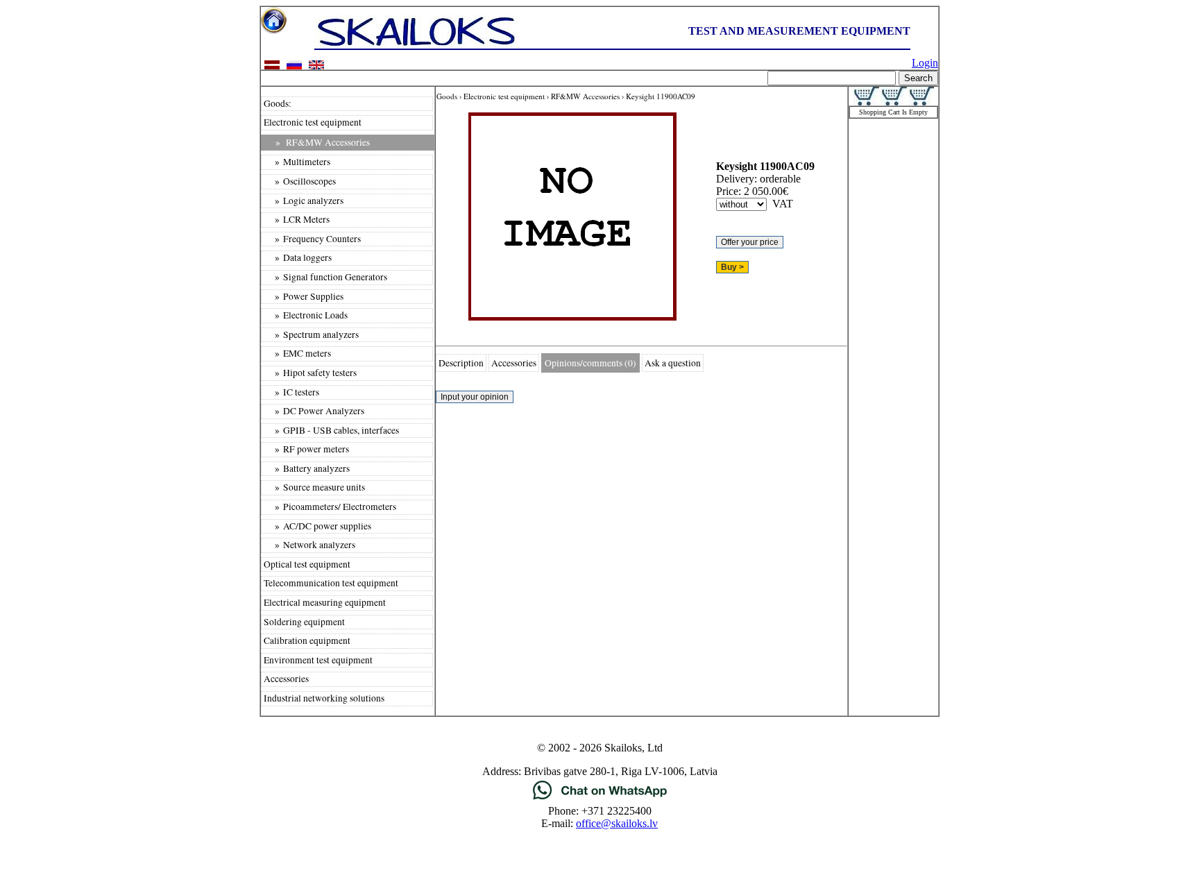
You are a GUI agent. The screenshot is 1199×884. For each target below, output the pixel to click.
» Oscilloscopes (300, 181)
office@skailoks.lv (617, 823)
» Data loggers (298, 257)
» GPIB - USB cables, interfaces (331, 430)
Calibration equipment (307, 640)
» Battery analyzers (307, 468)
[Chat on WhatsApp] (600, 798)
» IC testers (291, 392)
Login (925, 63)
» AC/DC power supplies (317, 526)
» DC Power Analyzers (314, 411)
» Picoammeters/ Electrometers (330, 506)
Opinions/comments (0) (590, 363)
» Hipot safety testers (310, 372)
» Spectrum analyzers (311, 334)
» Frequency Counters (312, 238)
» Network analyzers (309, 544)
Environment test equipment (318, 660)
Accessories (286, 678)
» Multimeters (297, 161)
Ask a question (673, 363)
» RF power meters (306, 449)
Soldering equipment (304, 621)
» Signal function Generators (325, 277)
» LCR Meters (297, 219)
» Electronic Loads (306, 315)
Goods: (277, 103)
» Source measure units (314, 487)
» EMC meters (297, 353)
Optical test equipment (307, 564)
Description (461, 363)
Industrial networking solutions (324, 698)
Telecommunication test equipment (331, 583)
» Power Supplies (303, 296)
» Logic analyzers (303, 200)
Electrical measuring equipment (325, 602)
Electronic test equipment (313, 122)
